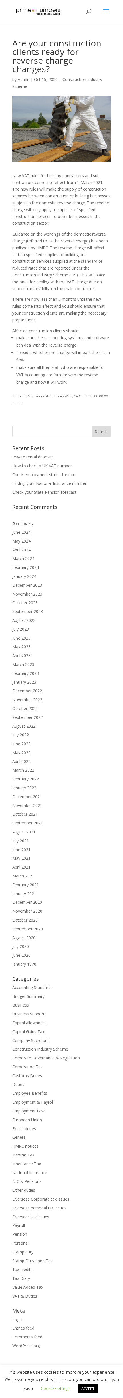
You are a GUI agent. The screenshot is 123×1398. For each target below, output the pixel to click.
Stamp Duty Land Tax (32, 1260)
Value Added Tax (27, 1287)
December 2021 (27, 796)
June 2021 (21, 849)
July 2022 (20, 734)
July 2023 (20, 629)
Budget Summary (28, 996)
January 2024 (24, 576)
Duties (18, 1084)
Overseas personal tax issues (39, 1208)
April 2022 (21, 761)
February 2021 (25, 884)
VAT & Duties (24, 1296)
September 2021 (27, 823)
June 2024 (21, 532)
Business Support (28, 1014)
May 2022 (21, 752)
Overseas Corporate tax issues (40, 1199)
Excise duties (24, 1128)
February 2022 (25, 779)
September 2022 (27, 717)
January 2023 (24, 682)
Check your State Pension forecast (44, 492)
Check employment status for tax (43, 474)
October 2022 (25, 708)
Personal (20, 1243)
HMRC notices (25, 1146)
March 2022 (23, 770)
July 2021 (20, 840)
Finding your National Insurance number (49, 483)
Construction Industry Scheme (40, 1049)
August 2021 (23, 832)
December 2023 (27, 585)
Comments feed (27, 1337)
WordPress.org (26, 1345)
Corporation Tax (27, 1066)
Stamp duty (22, 1252)
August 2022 (23, 726)
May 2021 (21, 858)
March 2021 (23, 876)
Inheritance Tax (26, 1163)
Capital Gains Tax (28, 1031)
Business (20, 1005)
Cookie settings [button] (56, 1388)
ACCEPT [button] (87, 1388)
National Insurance (29, 1172)
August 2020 (23, 937)
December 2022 (27, 690)
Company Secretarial (31, 1040)
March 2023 (23, 664)
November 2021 (27, 805)
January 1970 (24, 964)
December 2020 (27, 902)
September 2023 (27, 611)
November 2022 (27, 699)
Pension (19, 1234)
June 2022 (21, 743)
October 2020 (25, 920)
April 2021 (21, 867)
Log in (18, 1319)
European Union (27, 1119)
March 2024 (23, 558)
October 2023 (25, 602)
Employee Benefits (29, 1093)
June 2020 (21, 955)
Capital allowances (29, 1022)
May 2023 (21, 646)
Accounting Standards (32, 987)
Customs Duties (27, 1075)
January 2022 (24, 787)
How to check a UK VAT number (42, 465)
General (19, 1137)
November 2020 (27, 911)
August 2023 (23, 620)
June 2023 (21, 638)
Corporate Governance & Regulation (46, 1058)
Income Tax (23, 1155)
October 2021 (25, 814)
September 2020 (27, 929)
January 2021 (24, 893)
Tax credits (22, 1269)
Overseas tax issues (30, 1216)
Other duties (23, 1190)
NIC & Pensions (26, 1181)
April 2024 (21, 550)
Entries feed (23, 1328)
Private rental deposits (33, 457)
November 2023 (27, 594)
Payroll (18, 1225)
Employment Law (28, 1111)
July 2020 (20, 946)
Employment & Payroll (33, 1102)
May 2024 (21, 541)
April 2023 (21, 655)
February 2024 (25, 567)
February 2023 (25, 673)
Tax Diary (21, 1278)
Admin (23, 79)
